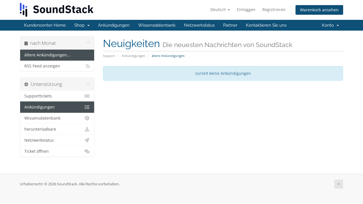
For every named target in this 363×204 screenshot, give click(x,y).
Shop (80, 25)
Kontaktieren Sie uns (266, 25)
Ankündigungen (114, 25)
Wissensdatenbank (157, 25)
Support (109, 56)
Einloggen (246, 9)
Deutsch (218, 9)
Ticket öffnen (36, 151)
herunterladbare (40, 129)
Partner (230, 25)
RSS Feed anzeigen (42, 66)
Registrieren (274, 9)
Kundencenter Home (45, 25)
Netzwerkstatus (199, 25)
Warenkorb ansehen (319, 9)
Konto (329, 25)
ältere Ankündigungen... (47, 55)
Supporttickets (38, 96)
